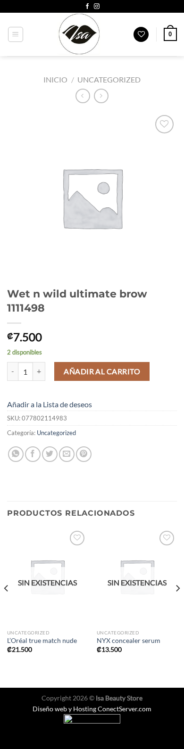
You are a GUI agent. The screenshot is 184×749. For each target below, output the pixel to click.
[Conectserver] (92, 723)
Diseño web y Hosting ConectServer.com (92, 709)
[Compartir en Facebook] (33, 454)
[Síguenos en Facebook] (87, 6)
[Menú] (16, 34)
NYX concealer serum (128, 640)
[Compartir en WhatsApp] (16, 454)
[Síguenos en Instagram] (97, 6)
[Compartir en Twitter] (50, 454)
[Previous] (6, 607)
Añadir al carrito (102, 371)
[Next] (177, 607)
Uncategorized (109, 79)
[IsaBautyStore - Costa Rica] (79, 34)
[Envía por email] (67, 454)
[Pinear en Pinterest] (84, 454)
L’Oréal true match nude (42, 640)
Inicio (55, 79)
